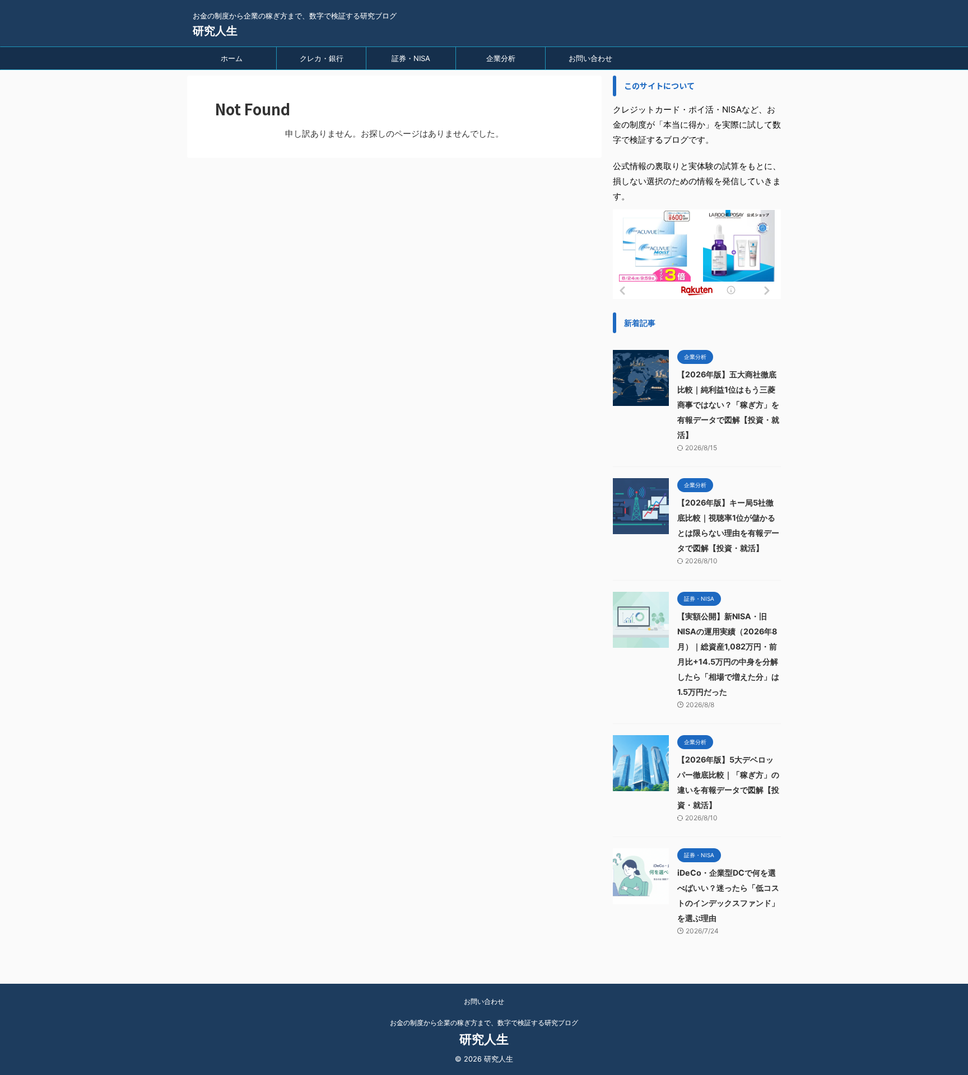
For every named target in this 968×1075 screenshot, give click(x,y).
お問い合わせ (590, 58)
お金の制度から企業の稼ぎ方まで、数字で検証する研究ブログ (484, 1022)
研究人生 (215, 31)
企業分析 (500, 58)
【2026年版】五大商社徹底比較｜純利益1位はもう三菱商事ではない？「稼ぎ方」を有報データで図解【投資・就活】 (728, 405)
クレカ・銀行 (321, 58)
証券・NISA (411, 58)
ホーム (232, 58)
